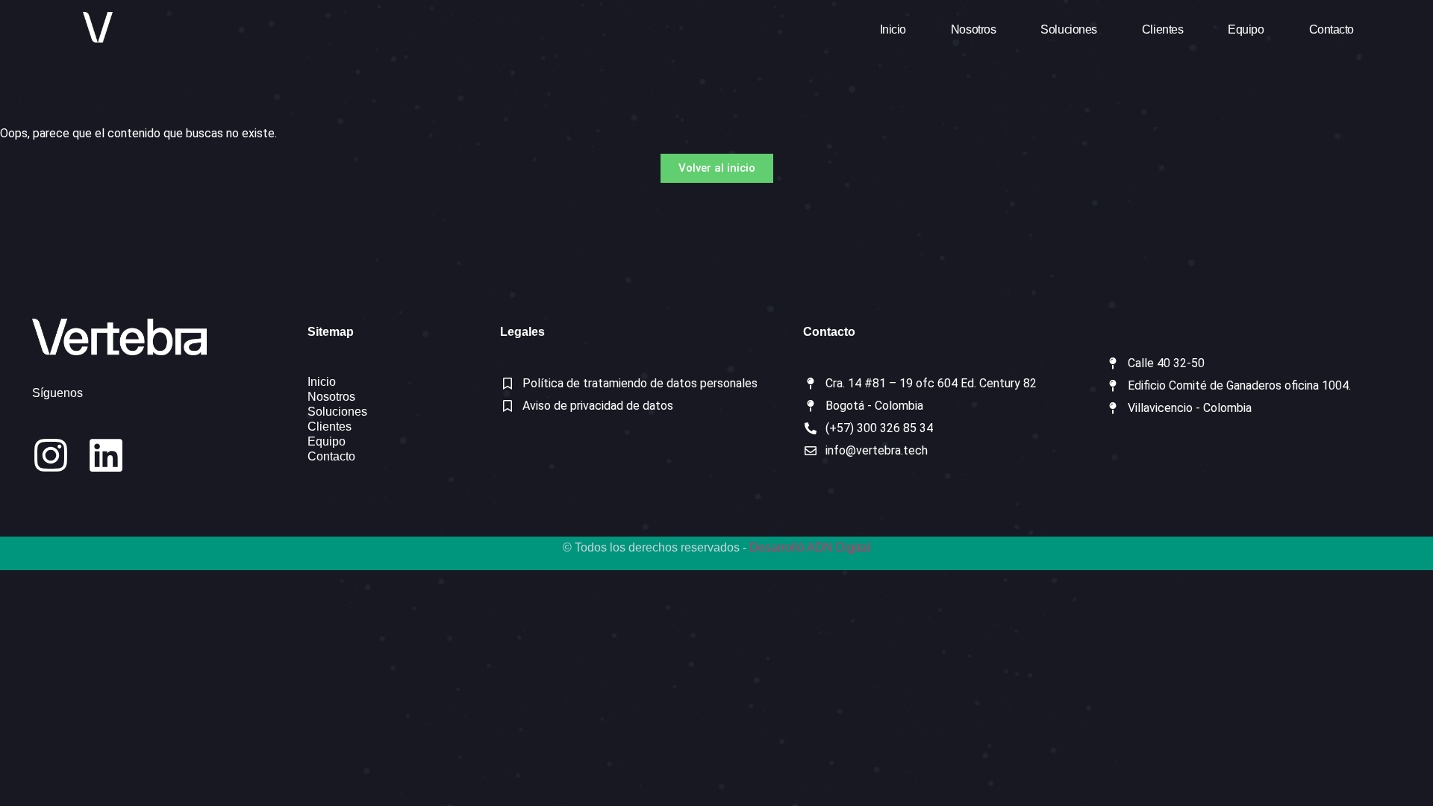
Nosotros (973, 29)
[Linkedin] (106, 455)
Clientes (1162, 29)
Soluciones (1068, 29)
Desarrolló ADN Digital (809, 547)
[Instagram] (50, 455)
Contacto (1331, 29)
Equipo (1246, 29)
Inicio (893, 29)
